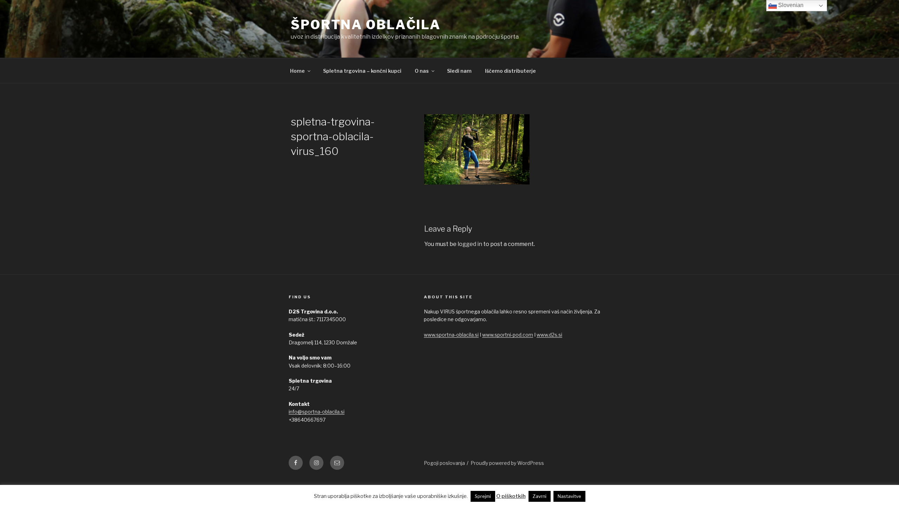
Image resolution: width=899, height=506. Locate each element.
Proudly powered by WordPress (507, 463)
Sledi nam (459, 71)
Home (297, 71)
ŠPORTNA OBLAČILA (366, 24)
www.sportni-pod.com (507, 335)
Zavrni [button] (539, 496)
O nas (422, 71)
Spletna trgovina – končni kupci (362, 71)
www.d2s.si (549, 335)
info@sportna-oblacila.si (316, 412)
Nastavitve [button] (569, 496)
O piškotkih (511, 496)
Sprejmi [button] (483, 496)
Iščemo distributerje (510, 71)
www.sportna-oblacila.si (451, 335)
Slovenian (790, 5)
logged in (470, 244)
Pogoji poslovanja (444, 463)
